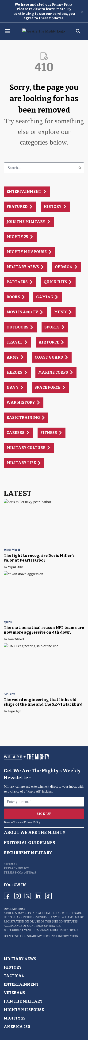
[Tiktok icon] (48, 896)
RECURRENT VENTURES (23, 930)
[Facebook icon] (7, 896)
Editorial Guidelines (29, 842)
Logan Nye (14, 711)
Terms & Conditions (20, 872)
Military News (20, 959)
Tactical (14, 976)
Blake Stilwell (16, 639)
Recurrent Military (28, 852)
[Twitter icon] (27, 896)
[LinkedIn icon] (38, 896)
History (13, 967)
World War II (12, 549)
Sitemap (10, 864)
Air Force (9, 694)
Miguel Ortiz (15, 567)
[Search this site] (78, 31)
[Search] (80, 167)
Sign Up (44, 814)
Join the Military (23, 1001)
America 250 (17, 1026)
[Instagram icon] (17, 896)
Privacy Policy (62, 4)
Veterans (14, 993)
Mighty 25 (14, 1018)
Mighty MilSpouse (24, 1010)
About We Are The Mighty (35, 832)
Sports (8, 621)
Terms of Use (11, 822)
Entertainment (21, 984)
